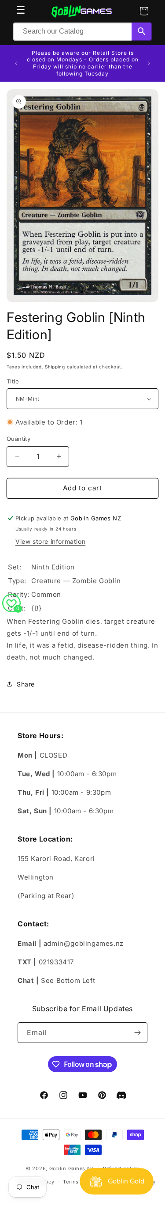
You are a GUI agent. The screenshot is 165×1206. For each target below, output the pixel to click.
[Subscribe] (137, 1032)
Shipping (55, 366)
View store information (50, 541)
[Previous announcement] (16, 63)
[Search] (142, 32)
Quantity (18, 438)
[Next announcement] (148, 63)
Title (13, 381)
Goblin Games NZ (72, 1168)
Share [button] (26, 684)
